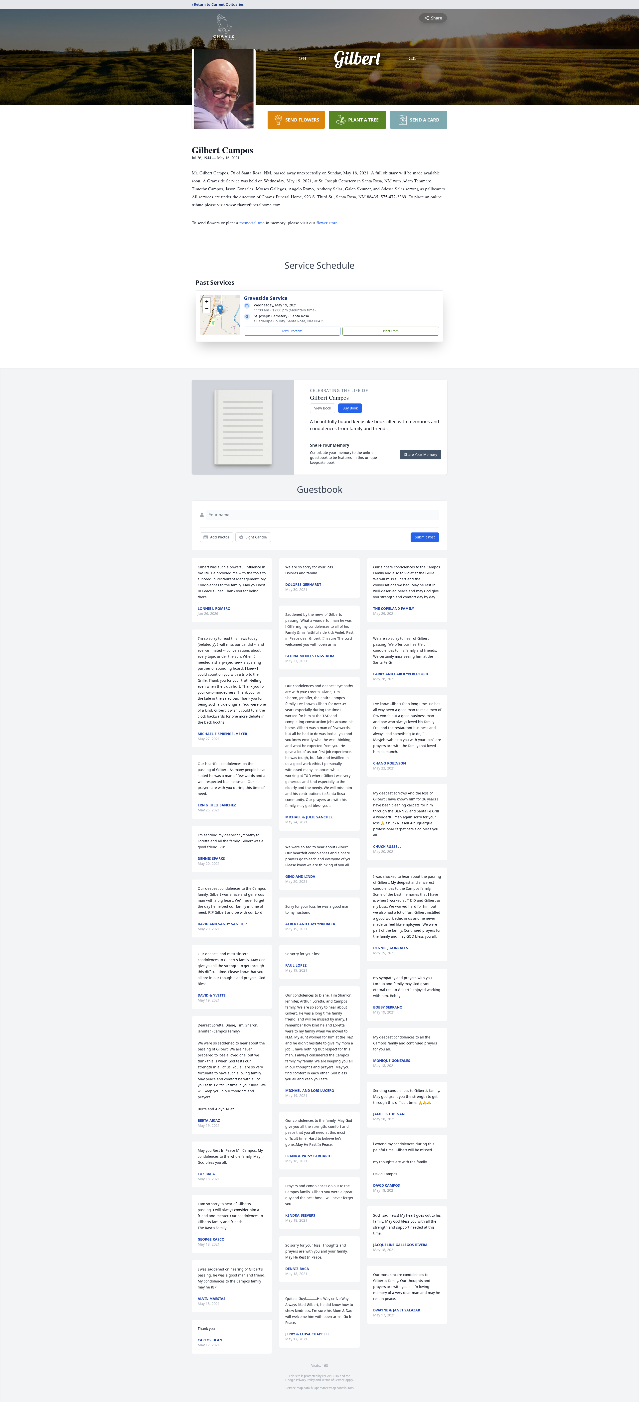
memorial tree (252, 223)
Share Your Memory (420, 454)
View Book (322, 408)
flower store (327, 223)
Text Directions (292, 331)
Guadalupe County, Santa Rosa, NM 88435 (289, 321)
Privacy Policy (305, 1380)
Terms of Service (333, 1380)
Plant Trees (391, 331)
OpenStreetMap (325, 1388)
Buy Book (350, 408)
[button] (220, 309)
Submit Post (425, 537)
